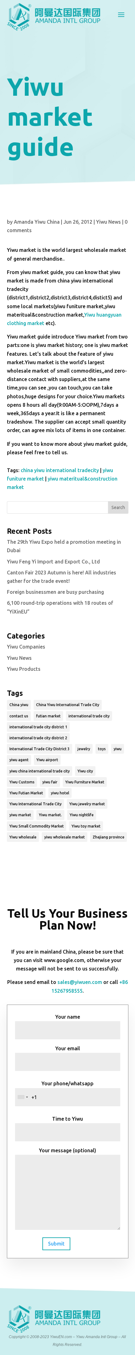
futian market (48, 716)
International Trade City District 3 (39, 749)
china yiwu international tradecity (60, 470)
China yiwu (18, 705)
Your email (67, 1048)
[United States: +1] (22, 1097)
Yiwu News (108, 222)
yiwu (118, 749)
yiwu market (20, 815)
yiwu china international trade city (39, 771)
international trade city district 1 (38, 727)
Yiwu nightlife (82, 815)
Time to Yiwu (67, 1119)
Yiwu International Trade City (35, 804)
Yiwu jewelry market (87, 804)
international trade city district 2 (38, 738)
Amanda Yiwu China (37, 222)
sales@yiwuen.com (79, 982)
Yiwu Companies (26, 646)
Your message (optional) (67, 1150)
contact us (18, 716)
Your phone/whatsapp (67, 1083)
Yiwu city (85, 771)
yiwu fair (49, 782)
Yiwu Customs (22, 782)
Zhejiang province (108, 837)
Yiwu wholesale (22, 837)
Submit (56, 1243)
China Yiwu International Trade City (67, 705)
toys (102, 749)
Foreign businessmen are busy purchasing (55, 592)
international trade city (89, 716)
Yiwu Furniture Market (84, 782)
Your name (67, 1017)
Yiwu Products (23, 669)
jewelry (84, 749)
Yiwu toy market (86, 826)
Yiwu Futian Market (26, 793)
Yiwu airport (47, 760)
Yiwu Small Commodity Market (36, 826)
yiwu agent (19, 760)
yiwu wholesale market (64, 837)
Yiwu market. (50, 815)
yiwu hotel (60, 793)
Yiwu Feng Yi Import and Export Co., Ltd (53, 561)
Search (118, 507)
